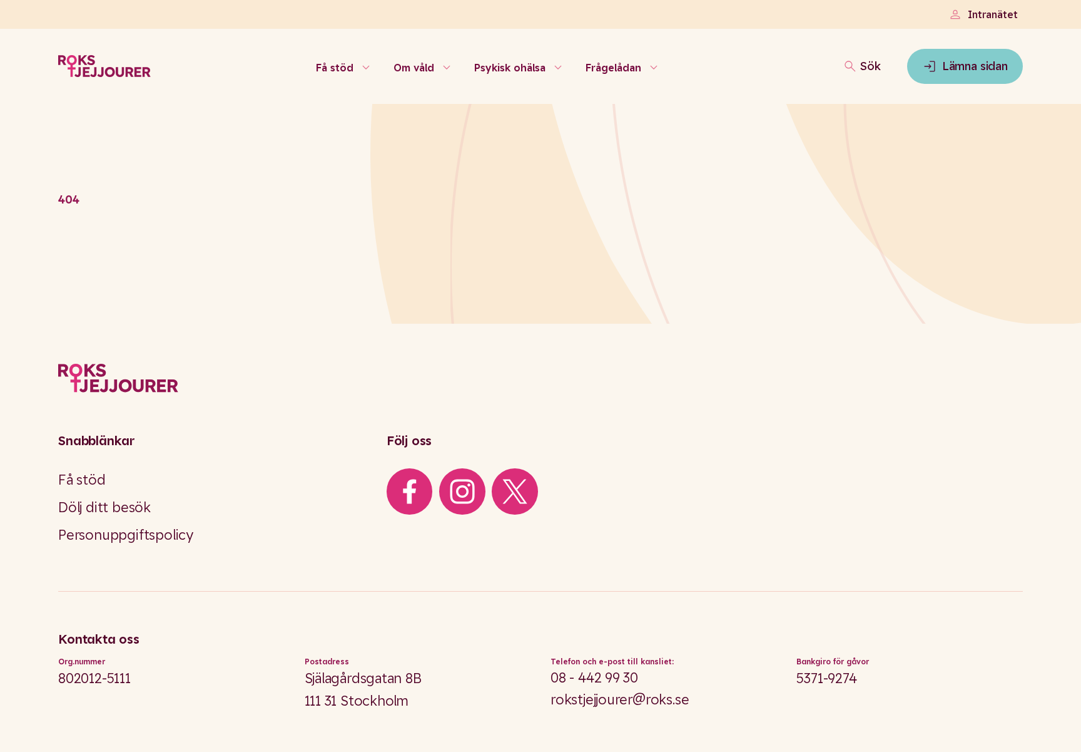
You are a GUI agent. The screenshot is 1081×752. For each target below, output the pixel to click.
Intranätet (993, 14)
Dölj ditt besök (104, 507)
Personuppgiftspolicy (125, 535)
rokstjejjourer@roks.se (620, 699)
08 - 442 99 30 (594, 677)
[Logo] (540, 378)
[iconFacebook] (409, 491)
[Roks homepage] (104, 66)
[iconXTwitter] (515, 491)
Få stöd (82, 479)
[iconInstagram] (462, 491)
